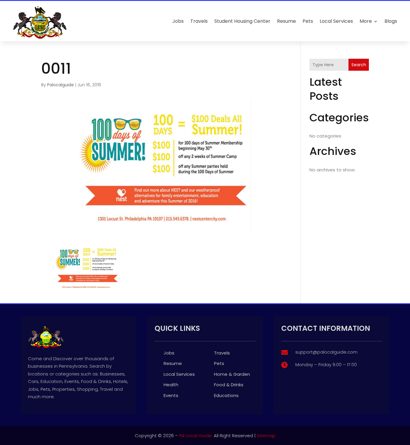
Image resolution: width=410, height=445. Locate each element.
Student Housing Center (242, 21)
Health (171, 384)
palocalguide (60, 85)
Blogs (390, 21)
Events (171, 395)
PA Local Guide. (196, 435)
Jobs (178, 21)
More (366, 21)
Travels (199, 21)
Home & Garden (232, 374)
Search (358, 65)
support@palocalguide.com (326, 352)
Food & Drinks (228, 384)
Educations (226, 395)
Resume (286, 21)
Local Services (336, 21)
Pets (308, 21)
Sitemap (266, 435)
